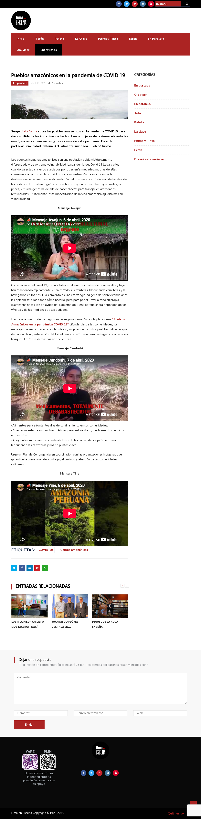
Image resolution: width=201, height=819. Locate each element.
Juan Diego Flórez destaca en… (65, 624)
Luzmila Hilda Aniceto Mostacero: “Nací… (27, 624)
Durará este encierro (149, 159)
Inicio (20, 39)
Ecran (133, 39)
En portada (142, 85)
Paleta (59, 39)
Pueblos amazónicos (73, 550)
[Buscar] (187, 3)
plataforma (29, 131)
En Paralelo (156, 39)
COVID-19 (46, 550)
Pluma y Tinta (108, 39)
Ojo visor (23, 50)
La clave (140, 132)
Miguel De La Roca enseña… (105, 624)
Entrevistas (49, 50)
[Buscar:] (168, 3)
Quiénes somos (179, 813)
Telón (39, 39)
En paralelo (20, 83)
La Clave (81, 39)
